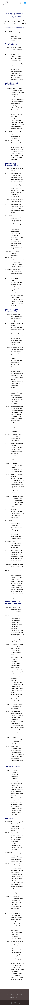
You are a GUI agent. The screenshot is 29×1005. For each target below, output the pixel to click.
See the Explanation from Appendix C (14, 27)
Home (6, 992)
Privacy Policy (13, 997)
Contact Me (20, 994)
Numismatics (19, 992)
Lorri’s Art (11, 992)
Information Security (10, 994)
